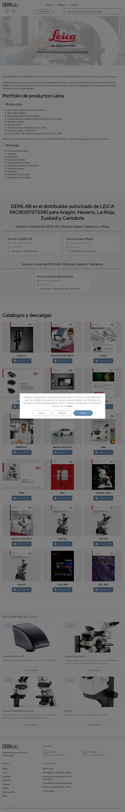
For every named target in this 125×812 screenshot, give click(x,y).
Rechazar (62, 413)
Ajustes (69, 406)
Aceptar (83, 413)
